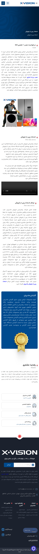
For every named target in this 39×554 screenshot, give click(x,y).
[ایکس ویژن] (27, 3)
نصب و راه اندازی (32, 77)
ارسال (9, 465)
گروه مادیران (4, 474)
